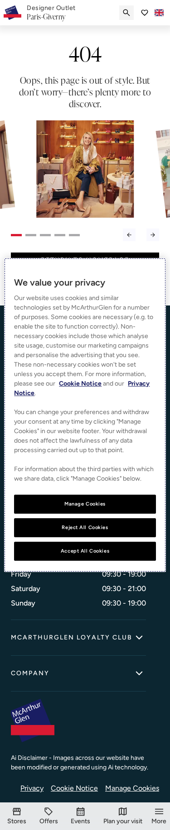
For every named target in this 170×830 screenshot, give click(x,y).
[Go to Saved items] (144, 12)
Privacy (32, 788)
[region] (84, 415)
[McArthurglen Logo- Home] (12, 12)
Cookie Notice (74, 788)
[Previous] (129, 235)
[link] (51, 12)
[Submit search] (126, 12)
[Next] (152, 235)
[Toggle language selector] (159, 12)
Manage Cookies (132, 788)
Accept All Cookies (85, 551)
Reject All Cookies (85, 527)
